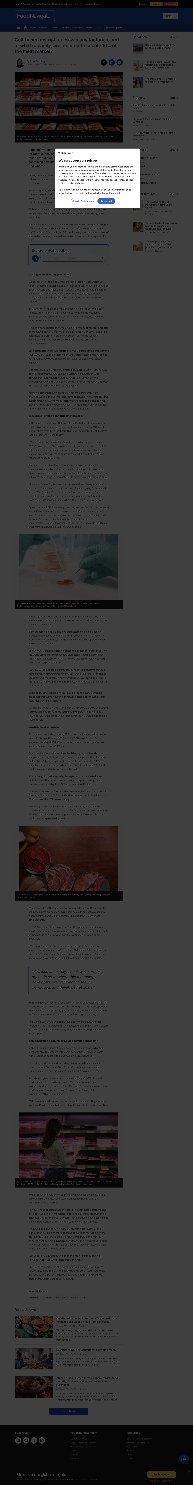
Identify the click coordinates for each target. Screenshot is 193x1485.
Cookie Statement (110, 193)
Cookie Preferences (83, 201)
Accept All (106, 201)
